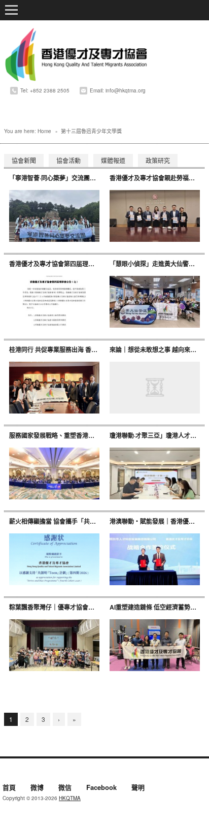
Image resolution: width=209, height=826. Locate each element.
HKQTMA (70, 798)
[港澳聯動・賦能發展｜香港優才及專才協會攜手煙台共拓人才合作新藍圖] (154, 559)
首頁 (9, 788)
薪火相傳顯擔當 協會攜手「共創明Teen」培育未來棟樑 (83, 521)
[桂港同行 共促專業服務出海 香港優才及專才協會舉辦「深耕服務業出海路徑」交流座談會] (54, 388)
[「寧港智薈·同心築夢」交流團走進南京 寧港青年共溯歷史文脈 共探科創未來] (54, 216)
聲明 (138, 788)
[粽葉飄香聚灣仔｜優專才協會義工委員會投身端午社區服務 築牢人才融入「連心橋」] (54, 645)
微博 (37, 788)
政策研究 (158, 160)
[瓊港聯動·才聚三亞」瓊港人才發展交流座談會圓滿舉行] (154, 474)
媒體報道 (113, 160)
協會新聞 (24, 160)
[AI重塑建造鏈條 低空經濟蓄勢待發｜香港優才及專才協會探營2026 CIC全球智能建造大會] (154, 645)
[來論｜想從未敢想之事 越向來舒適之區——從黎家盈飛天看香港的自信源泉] (154, 388)
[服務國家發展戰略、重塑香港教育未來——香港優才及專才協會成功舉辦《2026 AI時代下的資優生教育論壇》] (54, 474)
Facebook (101, 788)
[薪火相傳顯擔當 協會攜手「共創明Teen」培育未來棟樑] (54, 559)
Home (44, 131)
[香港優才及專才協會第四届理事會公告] (54, 302)
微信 (65, 788)
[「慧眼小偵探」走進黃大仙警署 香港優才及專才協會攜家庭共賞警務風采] (154, 302)
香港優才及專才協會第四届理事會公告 (61, 263)
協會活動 (68, 160)
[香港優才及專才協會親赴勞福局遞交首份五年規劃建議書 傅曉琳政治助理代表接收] (154, 216)
